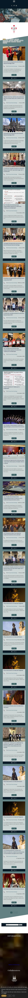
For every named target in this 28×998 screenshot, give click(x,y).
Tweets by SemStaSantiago (14, 964)
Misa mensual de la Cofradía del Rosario (13, 637)
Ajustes (9, 995)
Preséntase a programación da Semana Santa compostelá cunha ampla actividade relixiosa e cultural (14, 462)
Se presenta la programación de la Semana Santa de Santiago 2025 (13, 134)
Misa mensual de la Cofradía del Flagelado (13, 603)
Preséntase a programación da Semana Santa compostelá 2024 (14, 279)
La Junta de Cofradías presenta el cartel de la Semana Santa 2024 (14, 314)
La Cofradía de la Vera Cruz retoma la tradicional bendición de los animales (12, 534)
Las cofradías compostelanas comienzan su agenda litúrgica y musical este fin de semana (14, 426)
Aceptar (4, 995)
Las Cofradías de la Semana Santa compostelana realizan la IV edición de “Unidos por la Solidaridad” (12, 206)
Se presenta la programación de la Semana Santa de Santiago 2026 (13, 62)
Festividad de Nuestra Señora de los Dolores (14, 889)
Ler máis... (14, 74)
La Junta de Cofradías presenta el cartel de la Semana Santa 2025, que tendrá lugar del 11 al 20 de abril (14, 170)
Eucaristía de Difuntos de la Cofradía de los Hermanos (13, 706)
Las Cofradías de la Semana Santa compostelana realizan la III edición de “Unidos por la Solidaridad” (12, 350)
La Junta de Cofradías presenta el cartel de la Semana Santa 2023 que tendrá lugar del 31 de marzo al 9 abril (14, 568)
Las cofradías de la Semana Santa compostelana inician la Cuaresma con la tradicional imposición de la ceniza (13, 498)
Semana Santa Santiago (12, 66)
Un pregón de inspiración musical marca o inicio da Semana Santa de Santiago (13, 244)
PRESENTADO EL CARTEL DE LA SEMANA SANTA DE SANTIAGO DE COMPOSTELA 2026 (14, 98)
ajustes (5, 993)
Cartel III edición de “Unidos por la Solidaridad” (11, 387)
